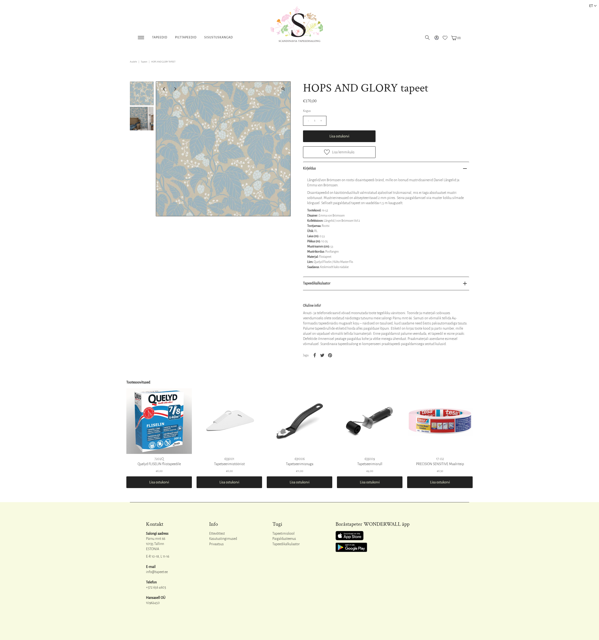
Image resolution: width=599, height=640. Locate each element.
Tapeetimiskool (283, 533)
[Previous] (163, 89)
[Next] (175, 89)
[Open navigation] (141, 36)
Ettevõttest (217, 533)
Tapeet (144, 62)
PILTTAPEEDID (186, 37)
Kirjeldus (309, 168)
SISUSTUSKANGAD (218, 37)
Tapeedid (159, 37)
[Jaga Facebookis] (314, 355)
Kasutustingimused (223, 539)
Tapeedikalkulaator (316, 283)
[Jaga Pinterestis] (329, 355)
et (591, 6)
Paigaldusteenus (284, 539)
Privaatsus (216, 544)
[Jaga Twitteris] (322, 355)
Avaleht (133, 62)
